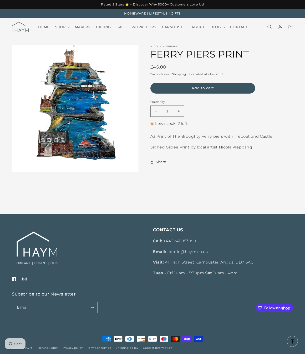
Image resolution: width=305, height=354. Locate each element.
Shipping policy (127, 347)
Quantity (157, 102)
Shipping (179, 74)
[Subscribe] (92, 307)
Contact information (157, 347)
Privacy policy (73, 347)
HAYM (28, 347)
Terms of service (99, 347)
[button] (62, 27)
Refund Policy (48, 347)
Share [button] (161, 162)
